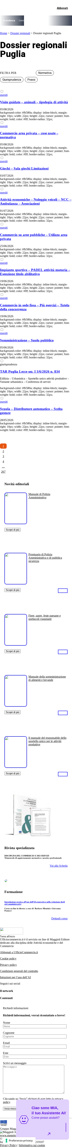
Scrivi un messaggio (14, 1063)
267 (3, 471)
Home (3, 33)
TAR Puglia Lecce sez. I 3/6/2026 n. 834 (30, 371)
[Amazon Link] (63, 590)
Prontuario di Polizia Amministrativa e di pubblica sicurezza (45, 558)
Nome (6, 1022)
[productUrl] (15, 522)
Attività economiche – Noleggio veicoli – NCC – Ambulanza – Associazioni (35, 201)
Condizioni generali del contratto (19, 971)
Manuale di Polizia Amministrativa (39, 496)
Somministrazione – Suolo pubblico (27, 340)
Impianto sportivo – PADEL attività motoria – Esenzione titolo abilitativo (35, 272)
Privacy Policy (8, 1145)
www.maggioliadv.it (12, 1135)
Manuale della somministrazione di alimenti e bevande (47, 678)
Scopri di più (12, 529)
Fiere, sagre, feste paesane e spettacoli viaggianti (44, 617)
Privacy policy (8, 964)
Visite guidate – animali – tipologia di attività (34, 102)
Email (6, 1042)
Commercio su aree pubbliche (33, 20)
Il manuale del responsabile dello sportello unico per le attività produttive (47, 741)
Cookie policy (8, 958)
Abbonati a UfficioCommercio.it (19, 952)
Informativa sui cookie (32, 1145)
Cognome (8, 1032)
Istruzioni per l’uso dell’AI (15, 977)
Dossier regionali (20, 33)
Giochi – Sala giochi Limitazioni (24, 168)
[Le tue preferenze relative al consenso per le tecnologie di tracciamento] (19, 1140)
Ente (5, 1053)
